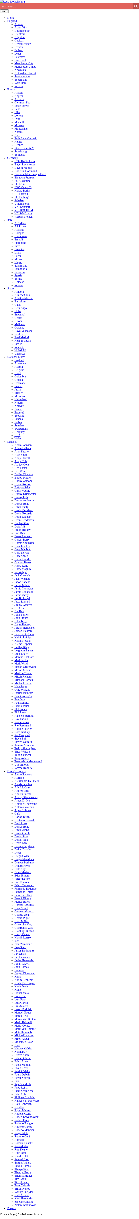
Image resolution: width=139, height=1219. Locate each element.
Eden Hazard (22, 875)
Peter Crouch (22, 705)
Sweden (19, 425)
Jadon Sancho (22, 581)
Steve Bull (20, 738)
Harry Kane (21, 565)
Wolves (18, 86)
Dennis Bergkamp (24, 846)
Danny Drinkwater (25, 493)
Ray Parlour (21, 718)
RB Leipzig (21, 193)
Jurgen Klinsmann (24, 973)
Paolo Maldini (22, 1064)
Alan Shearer (22, 451)
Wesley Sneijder (23, 1191)
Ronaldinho (21, 1146)
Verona (18, 285)
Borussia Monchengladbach (30, 174)
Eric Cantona (22, 882)
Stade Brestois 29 (24, 148)
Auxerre (19, 99)
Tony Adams (21, 758)
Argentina (20, 363)
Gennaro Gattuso (24, 911)
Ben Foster (20, 467)
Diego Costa (21, 855)
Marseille (19, 122)
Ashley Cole (21, 464)
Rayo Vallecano (23, 330)
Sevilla (18, 343)
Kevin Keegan (22, 640)
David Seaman (22, 516)
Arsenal (18, 24)
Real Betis (20, 334)
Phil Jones (20, 712)
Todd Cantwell (22, 754)
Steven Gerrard (23, 741)
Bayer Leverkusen (24, 164)
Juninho (19, 970)
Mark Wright (21, 663)
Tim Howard (21, 1182)
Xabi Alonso (21, 1195)
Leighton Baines (23, 650)
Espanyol (19, 314)
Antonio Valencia (24, 807)
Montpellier (21, 128)
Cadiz (17, 304)
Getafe (18, 317)
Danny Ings (21, 497)
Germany (12, 157)
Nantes (18, 131)
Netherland (20, 399)
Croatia (18, 379)
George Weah (22, 914)
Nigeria (18, 402)
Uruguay (19, 431)
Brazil (17, 373)
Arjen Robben (22, 810)
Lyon (17, 118)
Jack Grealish (22, 575)
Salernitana (20, 265)
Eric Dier (19, 533)
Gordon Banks (22, 562)
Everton (19, 47)
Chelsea (19, 40)
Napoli (18, 262)
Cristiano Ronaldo (24, 820)
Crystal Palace (22, 43)
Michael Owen (22, 683)
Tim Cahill (20, 1178)
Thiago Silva (21, 1169)
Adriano (19, 777)
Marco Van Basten (25, 1019)
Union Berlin (22, 203)
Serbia (18, 422)
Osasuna (19, 327)
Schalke (19, 200)
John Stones (21, 617)
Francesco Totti (23, 895)
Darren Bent (21, 503)
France (11, 89)
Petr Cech (20, 1094)
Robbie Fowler (23, 728)
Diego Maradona (24, 859)
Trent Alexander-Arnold (28, 761)
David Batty (21, 506)
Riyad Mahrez (22, 1110)
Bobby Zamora (23, 480)
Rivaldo (19, 1107)
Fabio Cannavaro (24, 885)
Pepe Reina (21, 1087)
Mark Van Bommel (25, 1028)
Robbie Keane (22, 1113)
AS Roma (20, 226)
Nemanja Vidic (23, 1048)
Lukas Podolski (23, 1009)
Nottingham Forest (25, 73)
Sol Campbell (22, 735)
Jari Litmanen (22, 957)
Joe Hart (19, 611)
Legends (12, 441)
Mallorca (19, 324)
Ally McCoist (22, 787)
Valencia (19, 347)
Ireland (18, 386)
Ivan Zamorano (23, 944)
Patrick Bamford (23, 692)
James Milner (22, 585)
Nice (17, 135)
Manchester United (25, 66)
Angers (18, 95)
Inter (17, 246)
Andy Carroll (22, 458)
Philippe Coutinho (24, 1097)
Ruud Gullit (21, 1156)
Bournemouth (22, 30)
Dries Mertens (22, 872)
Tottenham (20, 79)
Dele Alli (19, 526)
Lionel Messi (21, 992)
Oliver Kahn (21, 1054)
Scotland (19, 415)
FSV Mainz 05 (22, 187)
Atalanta (19, 229)
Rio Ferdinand (22, 725)
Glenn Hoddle (22, 559)
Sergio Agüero (22, 1162)
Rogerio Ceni (22, 1136)
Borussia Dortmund (25, 171)
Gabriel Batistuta (24, 904)
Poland (18, 409)
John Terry (20, 621)
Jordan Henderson (24, 627)
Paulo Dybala (22, 1074)
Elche (17, 311)
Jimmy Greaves (23, 604)
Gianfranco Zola (23, 927)
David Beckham (23, 510)
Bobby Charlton (23, 474)
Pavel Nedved (22, 1077)
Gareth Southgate (24, 542)
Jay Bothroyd (22, 598)
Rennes (18, 144)
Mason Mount (22, 670)
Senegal (19, 418)
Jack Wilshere (22, 578)
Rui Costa (20, 1152)
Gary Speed (21, 555)
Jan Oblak (20, 953)
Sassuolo (19, 272)
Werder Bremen (23, 216)
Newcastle (20, 69)
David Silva (21, 836)
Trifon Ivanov (22, 1188)
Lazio (17, 252)
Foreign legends (16, 771)
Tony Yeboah (22, 1185)
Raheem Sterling (23, 715)
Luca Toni (20, 996)
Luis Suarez (21, 1006)
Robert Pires (21, 1120)
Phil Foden (20, 709)
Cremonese (20, 236)
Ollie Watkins (22, 689)
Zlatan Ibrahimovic (25, 1204)
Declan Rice (21, 523)
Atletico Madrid (23, 298)
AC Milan (20, 223)
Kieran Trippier (23, 643)
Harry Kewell (22, 934)
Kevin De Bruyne (24, 983)
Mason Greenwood (25, 666)
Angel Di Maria (23, 800)
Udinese (19, 281)
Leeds (17, 53)
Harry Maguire (22, 568)
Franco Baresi (22, 901)
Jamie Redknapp (23, 591)
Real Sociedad (22, 340)
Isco (16, 940)
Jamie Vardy (21, 595)
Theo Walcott (22, 751)
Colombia (20, 376)
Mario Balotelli (23, 1022)
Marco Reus (21, 1015)
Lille (17, 112)
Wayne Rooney (23, 767)
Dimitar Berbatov (24, 862)
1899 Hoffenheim (24, 161)
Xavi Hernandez (23, 1198)
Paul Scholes (21, 702)
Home (10, 17)
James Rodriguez (24, 950)
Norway (19, 405)
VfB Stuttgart (22, 206)
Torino (18, 278)
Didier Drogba (22, 849)
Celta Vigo (20, 308)
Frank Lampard (23, 536)
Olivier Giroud (22, 1058)
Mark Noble (21, 660)
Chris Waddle (22, 490)
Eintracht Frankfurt (25, 177)
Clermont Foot (22, 102)
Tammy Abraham (24, 745)
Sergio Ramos (22, 1165)
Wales (17, 438)
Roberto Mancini (24, 1129)
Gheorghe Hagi (23, 924)
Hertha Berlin (22, 190)
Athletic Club (22, 294)
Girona (18, 321)
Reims (18, 141)
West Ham (20, 82)
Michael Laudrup (24, 1035)
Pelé (16, 1081)
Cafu (17, 813)
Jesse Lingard (22, 601)
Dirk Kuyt (20, 869)
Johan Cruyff (22, 963)
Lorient (18, 115)
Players (11, 1208)
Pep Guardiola (22, 1084)
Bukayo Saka (22, 487)
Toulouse (19, 154)
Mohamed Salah (23, 1041)
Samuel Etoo (21, 1159)
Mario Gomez (22, 1025)
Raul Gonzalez (22, 1103)
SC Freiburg (21, 197)
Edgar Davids (22, 878)
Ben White (20, 471)
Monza (18, 259)
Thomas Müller (23, 1175)
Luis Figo (20, 999)
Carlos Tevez (22, 816)
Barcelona (20, 301)
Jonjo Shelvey (22, 624)
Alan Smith (21, 454)
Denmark (19, 383)
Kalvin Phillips (22, 637)
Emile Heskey (22, 529)
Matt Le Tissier (23, 673)
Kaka (17, 976)
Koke (17, 989)
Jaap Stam (20, 947)
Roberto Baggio (23, 1123)
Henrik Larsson (23, 937)
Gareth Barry (22, 539)
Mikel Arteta (21, 1038)
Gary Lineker (22, 546)
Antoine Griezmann (25, 803)
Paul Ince (19, 699)
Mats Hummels (23, 1032)
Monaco (19, 125)
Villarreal (19, 353)
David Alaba (21, 829)
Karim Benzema (23, 979)
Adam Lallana (22, 448)
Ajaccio (18, 92)
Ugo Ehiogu (21, 764)
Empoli (18, 239)
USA (17, 435)
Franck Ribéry (22, 898)
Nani (17, 1045)
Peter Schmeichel (24, 1090)
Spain (10, 288)
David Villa (21, 839)
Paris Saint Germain (25, 138)
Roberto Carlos (23, 1126)
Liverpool (20, 60)
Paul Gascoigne (23, 696)
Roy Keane (21, 1149)
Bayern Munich (23, 167)
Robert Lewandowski (26, 1116)
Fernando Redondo (25, 888)
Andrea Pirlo (21, 790)
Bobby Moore (22, 477)
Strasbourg (20, 151)
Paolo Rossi (21, 1068)
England (12, 20)
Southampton (22, 76)
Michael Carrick (23, 679)
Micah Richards (23, 676)
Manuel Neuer (22, 1012)
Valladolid (20, 350)
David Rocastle (23, 513)
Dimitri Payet (22, 865)
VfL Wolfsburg (23, 213)
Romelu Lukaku (23, 1143)
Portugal (19, 412)
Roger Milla (21, 1133)
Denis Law (20, 842)
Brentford (20, 34)
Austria (18, 366)
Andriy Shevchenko (25, 797)
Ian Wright (20, 572)
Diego (18, 852)
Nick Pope (20, 686)
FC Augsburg (22, 180)
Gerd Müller (21, 921)
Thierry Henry (22, 1172)
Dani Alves (20, 823)
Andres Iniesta (22, 794)
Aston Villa (21, 27)
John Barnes (21, 614)
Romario (19, 1139)
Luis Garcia (21, 1002)
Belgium (19, 369)
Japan (17, 389)
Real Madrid (21, 337)
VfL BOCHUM (23, 210)
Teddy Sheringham (25, 748)
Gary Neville (21, 552)
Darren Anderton (24, 500)
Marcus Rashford (24, 657)
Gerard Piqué (22, 917)
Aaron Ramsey (23, 774)
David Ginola (22, 833)
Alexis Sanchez (23, 784)
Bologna (19, 232)
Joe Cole (19, 608)
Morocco (19, 396)
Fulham (18, 50)
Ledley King (21, 647)
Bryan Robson (22, 484)
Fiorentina (20, 242)
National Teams (16, 356)
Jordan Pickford (23, 630)
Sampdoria (20, 268)
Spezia (18, 275)
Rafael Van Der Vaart (26, 1100)
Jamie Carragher (23, 588)
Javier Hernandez (24, 960)
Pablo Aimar (21, 1061)
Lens (17, 109)
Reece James (21, 722)
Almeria (19, 291)
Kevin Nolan (21, 986)
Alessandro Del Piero (26, 780)
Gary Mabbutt (22, 549)
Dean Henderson (24, 520)
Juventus (19, 249)
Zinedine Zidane (23, 1201)
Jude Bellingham (24, 634)
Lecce (17, 255)
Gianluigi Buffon (24, 931)
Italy (9, 219)
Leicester (19, 56)
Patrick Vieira (22, 1071)
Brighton (19, 37)
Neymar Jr (20, 1051)
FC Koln (19, 184)
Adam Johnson (23, 445)
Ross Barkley (22, 732)
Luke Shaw (21, 653)
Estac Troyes (21, 105)
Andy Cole (20, 461)
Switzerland (21, 428)
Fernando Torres (23, 891)
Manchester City (23, 63)
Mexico (18, 392)
